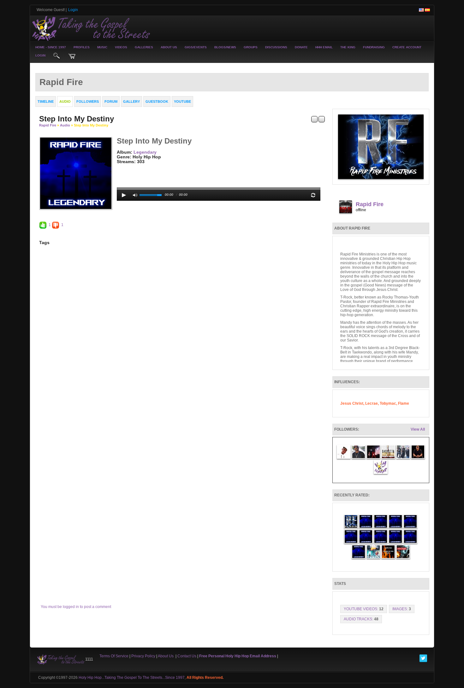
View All (418, 429)
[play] (124, 195)
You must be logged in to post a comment (76, 607)
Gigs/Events (196, 47)
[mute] (135, 195)
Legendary (145, 152)
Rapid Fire (47, 125)
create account (406, 47)
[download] (321, 119)
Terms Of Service (113, 656)
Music (102, 47)
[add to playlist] (314, 119)
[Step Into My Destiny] (75, 173)
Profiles (82, 47)
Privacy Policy (143, 656)
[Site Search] (56, 56)
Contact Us (186, 656)
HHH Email (324, 47)
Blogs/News (225, 47)
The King (347, 47)
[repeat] (313, 195)
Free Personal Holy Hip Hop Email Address (237, 656)
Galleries (144, 47)
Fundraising (374, 47)
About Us (169, 47)
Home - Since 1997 (50, 47)
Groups (251, 47)
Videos (121, 47)
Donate (301, 47)
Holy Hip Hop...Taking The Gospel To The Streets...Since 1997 (132, 677)
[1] (119, 166)
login (40, 55)
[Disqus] (182, 340)
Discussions (276, 47)
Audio (65, 125)
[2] (122, 166)
